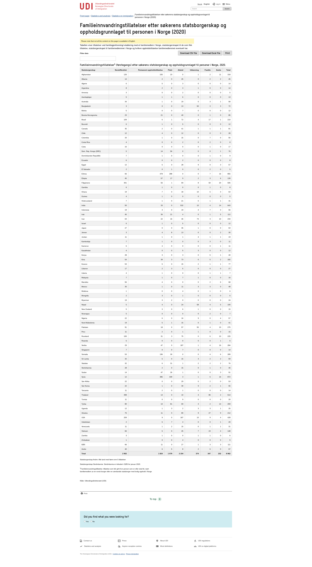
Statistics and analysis (92, 546)
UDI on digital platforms (207, 546)
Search (227, 9)
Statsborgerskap (88, 70)
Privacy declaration (132, 554)
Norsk (200, 4)
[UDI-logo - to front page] (97, 10)
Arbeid (180, 70)
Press (124, 541)
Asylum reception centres (132, 546)
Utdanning (194, 70)
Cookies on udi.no (119, 554)
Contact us (88, 541)
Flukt (170, 70)
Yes (87, 521)
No (94, 521)
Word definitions (166, 546)
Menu (226, 4)
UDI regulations (204, 541)
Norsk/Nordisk (121, 70)
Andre (218, 70)
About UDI (164, 541)
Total (228, 70)
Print (84, 493)
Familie (208, 70)
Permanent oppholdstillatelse (150, 70)
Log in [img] (216, 4)
